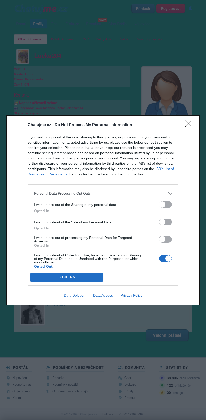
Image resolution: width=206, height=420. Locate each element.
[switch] (165, 204)
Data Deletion (74, 295)
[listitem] (103, 193)
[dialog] (103, 210)
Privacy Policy (131, 295)
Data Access (103, 295)
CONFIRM (67, 277)
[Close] (190, 125)
